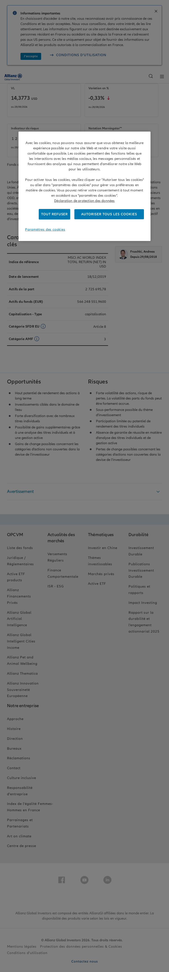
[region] (84, 186)
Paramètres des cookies (45, 229)
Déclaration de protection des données (84, 201)
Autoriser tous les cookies (109, 214)
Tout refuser (54, 214)
